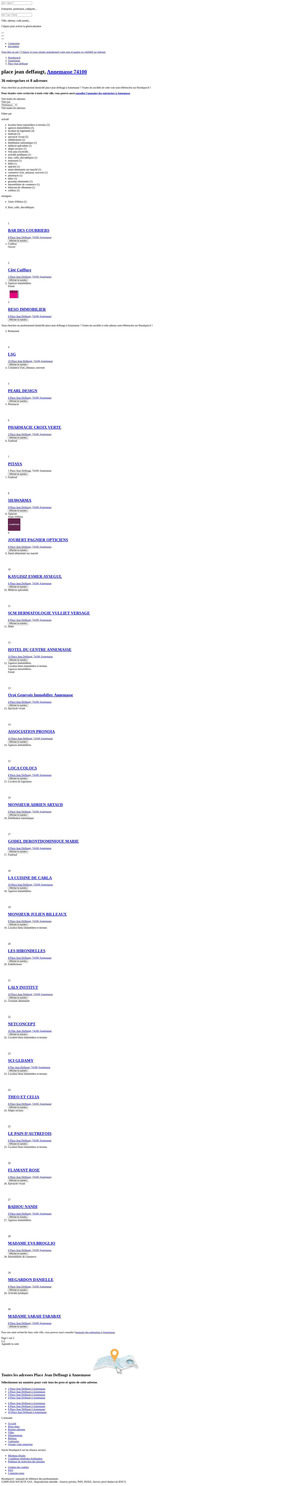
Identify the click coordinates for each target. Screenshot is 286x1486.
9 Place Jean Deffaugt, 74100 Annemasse (29, 507)
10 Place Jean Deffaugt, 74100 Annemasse (30, 361)
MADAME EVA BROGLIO (31, 1243)
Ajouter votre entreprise (20, 1444)
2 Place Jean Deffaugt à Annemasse (26, 1391)
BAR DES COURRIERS (28, 230)
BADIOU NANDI (22, 1206)
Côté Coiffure (19, 270)
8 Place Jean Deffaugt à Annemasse (26, 1406)
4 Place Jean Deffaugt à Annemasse (26, 1397)
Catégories (13, 1441)
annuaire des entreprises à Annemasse (95, 1332)
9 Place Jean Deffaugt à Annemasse (26, 1409)
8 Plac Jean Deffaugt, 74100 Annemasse (29, 1067)
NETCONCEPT (21, 1024)
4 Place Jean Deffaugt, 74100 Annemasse (29, 702)
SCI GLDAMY (20, 1060)
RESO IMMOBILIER (27, 309)
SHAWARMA (19, 500)
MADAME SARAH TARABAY (34, 1316)
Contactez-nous (16, 1473)
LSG (12, 354)
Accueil (12, 1423)
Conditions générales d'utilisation (25, 1458)
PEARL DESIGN (22, 391)
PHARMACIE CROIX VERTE (34, 427)
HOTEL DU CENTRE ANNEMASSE (40, 649)
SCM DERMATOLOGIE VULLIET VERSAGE (49, 613)
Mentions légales (16, 1455)
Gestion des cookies (18, 1467)
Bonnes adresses (16, 1429)
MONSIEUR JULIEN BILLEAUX (37, 914)
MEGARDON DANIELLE (30, 1279)
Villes (11, 1432)
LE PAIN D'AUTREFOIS (29, 1133)
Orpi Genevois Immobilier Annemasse (40, 695)
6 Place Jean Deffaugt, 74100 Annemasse (29, 316)
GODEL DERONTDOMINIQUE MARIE (43, 841)
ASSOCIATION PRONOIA (31, 731)
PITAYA (15, 464)
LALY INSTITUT (23, 987)
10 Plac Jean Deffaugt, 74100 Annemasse (30, 1031)
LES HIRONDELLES (26, 951)
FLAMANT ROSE (24, 1170)
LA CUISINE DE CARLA (30, 878)
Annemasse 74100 (67, 72)
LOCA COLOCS (22, 768)
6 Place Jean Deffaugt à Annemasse (26, 1403)
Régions (12, 1438)
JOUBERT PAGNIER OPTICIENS (38, 540)
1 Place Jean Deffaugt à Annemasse (26, 1388)
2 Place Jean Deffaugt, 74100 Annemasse (29, 276)
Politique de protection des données (26, 1461)
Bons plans (14, 1426)
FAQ (10, 1470)
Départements (15, 1435)
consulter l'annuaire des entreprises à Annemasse (102, 93)
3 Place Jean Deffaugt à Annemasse (26, 1394)
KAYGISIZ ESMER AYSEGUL (35, 576)
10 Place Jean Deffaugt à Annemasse (27, 1412)
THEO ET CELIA (23, 1097)
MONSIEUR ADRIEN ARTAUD (35, 804)
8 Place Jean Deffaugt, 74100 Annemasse (29, 237)
